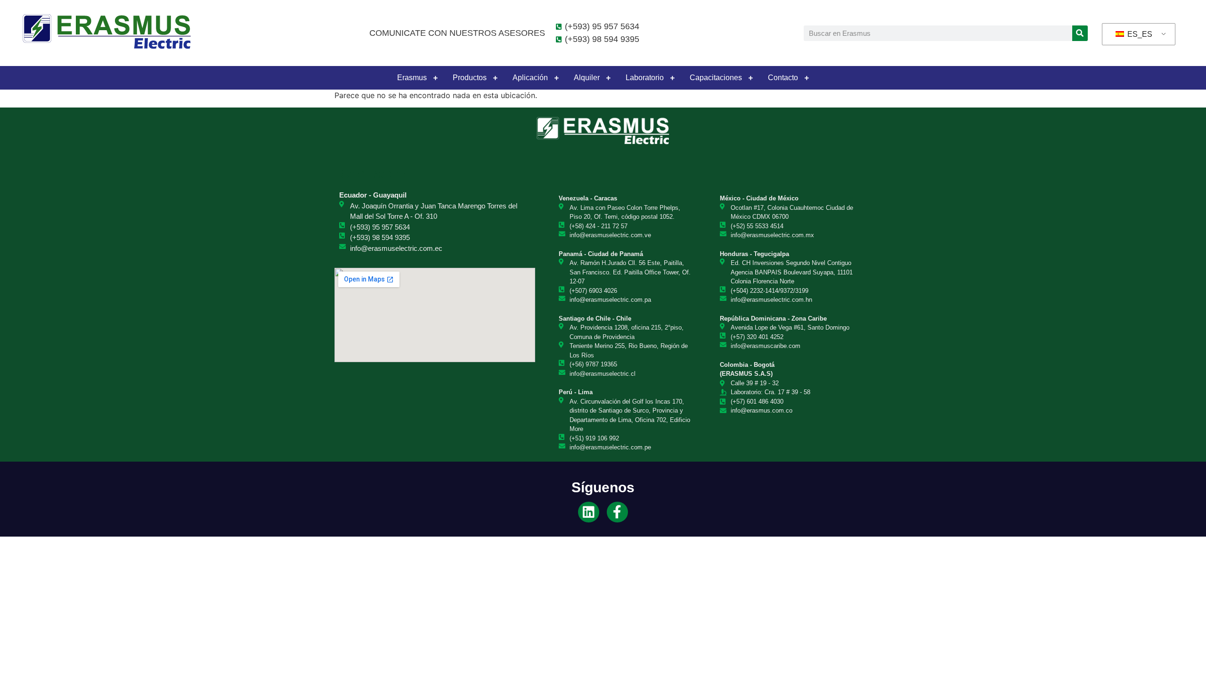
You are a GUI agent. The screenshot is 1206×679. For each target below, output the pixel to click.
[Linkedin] (588, 512)
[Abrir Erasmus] (435, 77)
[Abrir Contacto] (806, 77)
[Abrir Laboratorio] (672, 77)
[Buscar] (1080, 33)
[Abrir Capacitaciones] (750, 77)
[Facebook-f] (617, 512)
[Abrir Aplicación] (556, 77)
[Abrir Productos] (495, 77)
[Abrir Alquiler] (608, 77)
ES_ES (1138, 34)
